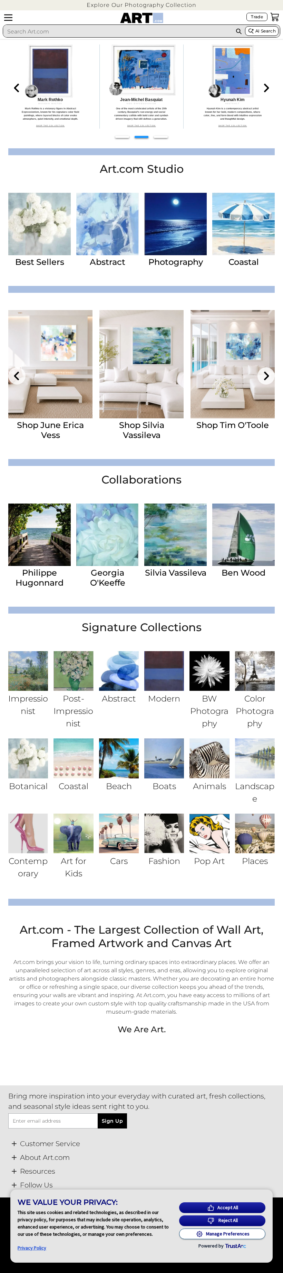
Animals (209, 786)
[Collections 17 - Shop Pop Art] (209, 833)
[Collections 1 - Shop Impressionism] (28, 671)
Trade (257, 16)
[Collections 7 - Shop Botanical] (28, 758)
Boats (164, 786)
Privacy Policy (32, 1248)
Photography (175, 262)
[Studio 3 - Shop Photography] (175, 224)
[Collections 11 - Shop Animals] (209, 758)
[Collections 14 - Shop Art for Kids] (73, 833)
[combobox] (117, 31)
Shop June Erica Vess (50, 430)
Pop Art (209, 861)
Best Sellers (39, 262)
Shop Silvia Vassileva (141, 430)
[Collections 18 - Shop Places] (255, 833)
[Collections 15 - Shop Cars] (119, 833)
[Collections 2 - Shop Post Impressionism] (73, 671)
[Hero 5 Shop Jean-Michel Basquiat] (141, 86)
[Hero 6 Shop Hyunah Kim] (233, 86)
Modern (164, 699)
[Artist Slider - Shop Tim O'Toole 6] (233, 364)
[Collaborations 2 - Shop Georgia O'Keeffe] (107, 535)
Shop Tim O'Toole (232, 425)
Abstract (107, 262)
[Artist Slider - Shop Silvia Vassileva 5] (141, 364)
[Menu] (8, 17)
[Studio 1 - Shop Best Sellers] (39, 224)
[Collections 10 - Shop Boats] (164, 758)
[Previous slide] (17, 88)
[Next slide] (266, 88)
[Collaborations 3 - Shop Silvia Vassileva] (175, 535)
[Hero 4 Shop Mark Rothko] (50, 86)
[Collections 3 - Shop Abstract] (119, 671)
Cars (119, 861)
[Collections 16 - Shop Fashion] (164, 833)
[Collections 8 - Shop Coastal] (73, 758)
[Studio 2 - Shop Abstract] (107, 224)
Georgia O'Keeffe (107, 578)
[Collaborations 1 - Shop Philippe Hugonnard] (39, 535)
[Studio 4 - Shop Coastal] (243, 224)
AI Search (265, 30)
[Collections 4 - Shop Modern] (164, 671)
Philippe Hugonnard (40, 578)
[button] (141, 5)
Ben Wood (243, 573)
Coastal (243, 262)
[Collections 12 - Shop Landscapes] (255, 758)
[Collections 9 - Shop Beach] (119, 758)
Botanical (28, 786)
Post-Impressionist (73, 711)
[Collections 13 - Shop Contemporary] (28, 833)
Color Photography (255, 711)
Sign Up (112, 1121)
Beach (119, 786)
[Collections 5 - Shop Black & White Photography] (209, 671)
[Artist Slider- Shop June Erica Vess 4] (50, 364)
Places (255, 861)
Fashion (164, 861)
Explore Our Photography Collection (141, 5)
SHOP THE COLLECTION (50, 126)
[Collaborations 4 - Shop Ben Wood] (243, 535)
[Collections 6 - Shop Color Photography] (255, 671)
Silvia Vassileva (175, 573)
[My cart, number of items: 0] (274, 16)
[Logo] (141, 18)
